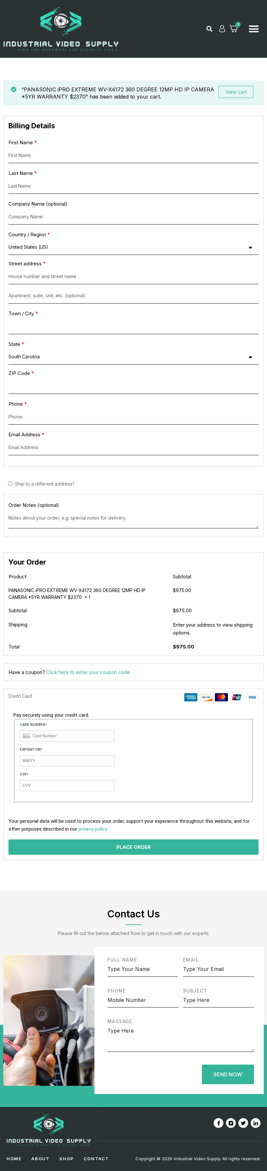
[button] (209, 28)
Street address (27, 263)
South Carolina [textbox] (24, 356)
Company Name (37, 204)
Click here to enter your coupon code (88, 672)
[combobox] (133, 247)
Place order (133, 847)
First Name (22, 142)
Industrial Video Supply (197, 1158)
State (16, 344)
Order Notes (33, 505)
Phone (17, 404)
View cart (235, 92)
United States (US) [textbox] (28, 247)
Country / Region (29, 234)
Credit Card (20, 696)
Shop (66, 1158)
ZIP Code (21, 373)
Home (14, 1158)
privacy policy (92, 829)
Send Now (228, 1074)
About (40, 1158)
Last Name (22, 173)
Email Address (26, 434)
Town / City (23, 313)
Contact (96, 1158)
